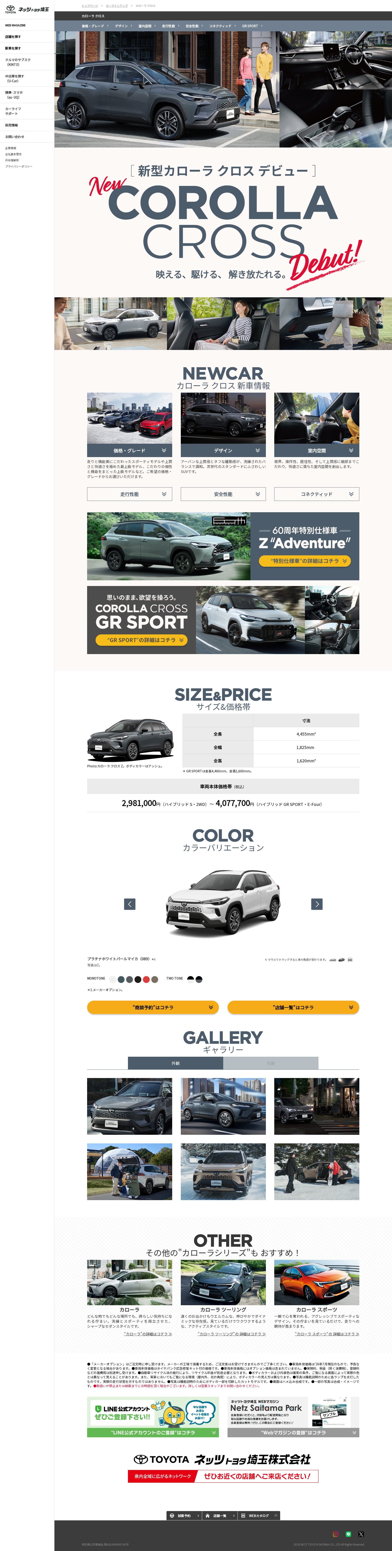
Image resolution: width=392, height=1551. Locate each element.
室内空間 (145, 26)
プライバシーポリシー (18, 166)
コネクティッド (220, 26)
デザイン (121, 26)
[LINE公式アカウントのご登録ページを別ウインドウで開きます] (153, 1417)
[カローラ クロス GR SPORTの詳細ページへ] (223, 588)
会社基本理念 (13, 154)
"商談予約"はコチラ (153, 1007)
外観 (176, 1063)
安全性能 (192, 26)
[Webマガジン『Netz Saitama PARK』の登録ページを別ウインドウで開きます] (293, 1417)
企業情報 (10, 148)
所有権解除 (12, 160)
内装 (271, 1063)
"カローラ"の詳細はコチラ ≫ (148, 1333)
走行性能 (168, 26)
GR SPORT (250, 26)
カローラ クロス (93, 16)
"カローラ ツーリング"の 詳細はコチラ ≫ (232, 1333)
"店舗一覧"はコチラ (293, 1007)
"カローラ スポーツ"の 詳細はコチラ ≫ (327, 1333)
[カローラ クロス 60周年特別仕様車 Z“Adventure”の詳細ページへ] (223, 515)
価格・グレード (93, 26)
